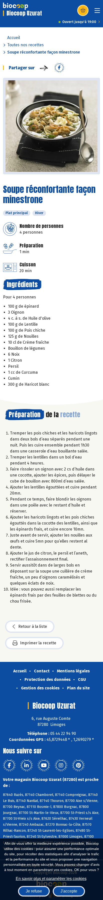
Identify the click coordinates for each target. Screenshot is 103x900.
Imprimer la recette (38, 643)
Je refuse (34, 891)
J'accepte (68, 891)
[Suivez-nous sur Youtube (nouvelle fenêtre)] (44, 765)
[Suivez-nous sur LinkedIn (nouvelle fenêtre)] (26, 765)
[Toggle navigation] (97, 12)
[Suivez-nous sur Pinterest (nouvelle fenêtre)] (78, 765)
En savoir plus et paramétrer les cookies (51, 878)
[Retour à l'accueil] (15, 6)
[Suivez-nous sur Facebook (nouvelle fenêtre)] (9, 765)
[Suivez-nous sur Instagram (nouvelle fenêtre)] (61, 765)
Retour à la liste (32, 626)
